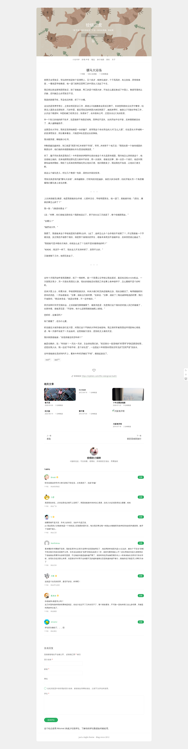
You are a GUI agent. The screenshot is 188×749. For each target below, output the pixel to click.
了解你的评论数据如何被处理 (94, 728)
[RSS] (93, 41)
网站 (46, 678)
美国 (57, 360)
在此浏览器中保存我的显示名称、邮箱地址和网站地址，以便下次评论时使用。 (78, 688)
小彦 (52, 497)
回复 (140, 477)
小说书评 (76, 59)
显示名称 (48, 659)
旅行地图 (100, 59)
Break (53, 477)
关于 (113, 59)
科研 (48, 360)
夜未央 (53, 595)
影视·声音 (85, 59)
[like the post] (94, 370)
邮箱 (46, 669)
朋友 (108, 59)
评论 (46, 693)
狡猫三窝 (94, 25)
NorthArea (55, 543)
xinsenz (54, 622)
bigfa (86, 737)
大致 (52, 576)
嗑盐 (93, 59)
